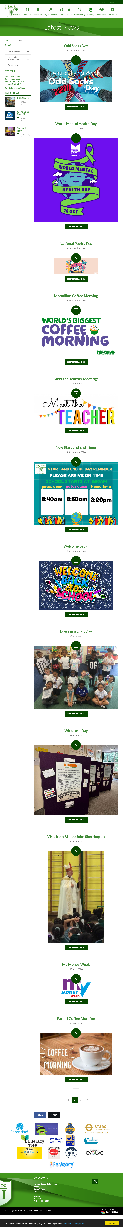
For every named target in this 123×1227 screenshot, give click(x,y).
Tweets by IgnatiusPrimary (15, 88)
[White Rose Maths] (71, 1152)
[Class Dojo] (46, 1128)
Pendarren (13, 65)
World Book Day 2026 (23, 113)
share (41, 1115)
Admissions (101, 14)
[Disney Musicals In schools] (29, 1152)
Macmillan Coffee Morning (76, 296)
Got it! (112, 1223)
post (54, 1115)
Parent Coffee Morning (76, 1018)
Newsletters (14, 51)
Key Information (50, 14)
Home (7, 40)
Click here (9, 76)
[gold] (97, 1128)
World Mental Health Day (76, 123)
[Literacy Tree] (32, 1140)
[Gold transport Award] (62, 1140)
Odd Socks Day (76, 45)
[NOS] (70, 1128)
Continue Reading (75, 107)
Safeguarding (79, 14)
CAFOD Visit (23, 98)
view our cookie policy (74, 1223)
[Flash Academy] (61, 1164)
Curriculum (37, 14)
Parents (69, 14)
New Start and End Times (76, 447)
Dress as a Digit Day (76, 631)
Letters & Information (13, 58)
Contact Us (112, 14)
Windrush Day (76, 730)
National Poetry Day (76, 243)
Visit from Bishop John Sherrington (76, 836)
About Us (27, 14)
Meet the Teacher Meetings (76, 379)
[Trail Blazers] (54, 1152)
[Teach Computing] (91, 1140)
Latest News (12, 93)
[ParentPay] (19, 1128)
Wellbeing (90, 14)
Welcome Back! (76, 546)
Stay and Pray (21, 129)
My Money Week (76, 964)
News (61, 14)
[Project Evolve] (94, 1152)
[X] (95, 1181)
